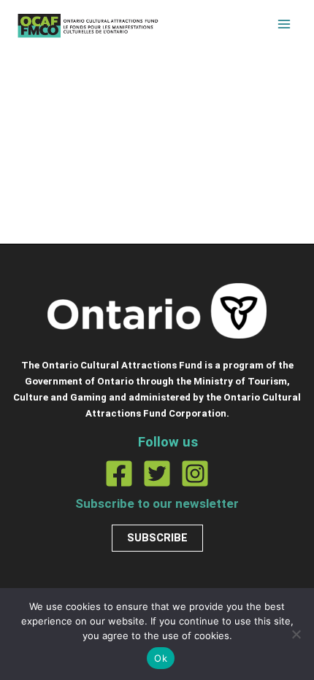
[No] (295, 634)
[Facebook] (119, 473)
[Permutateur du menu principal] (284, 24)
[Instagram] (195, 473)
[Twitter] (157, 473)
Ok (160, 658)
